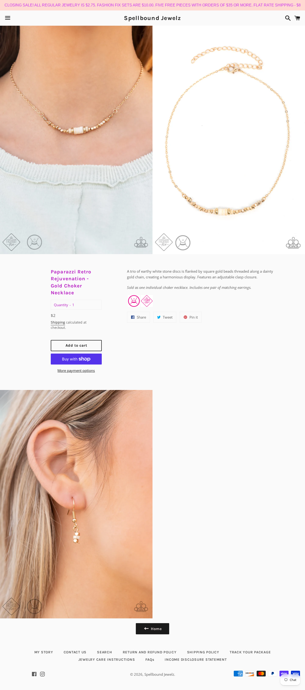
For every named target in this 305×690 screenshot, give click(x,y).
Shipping (58, 322)
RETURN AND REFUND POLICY (150, 652)
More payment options (76, 370)
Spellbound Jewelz (152, 18)
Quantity (61, 304)
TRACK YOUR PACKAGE (250, 652)
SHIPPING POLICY (203, 652)
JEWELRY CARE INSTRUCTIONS (106, 659)
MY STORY (43, 652)
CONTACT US (75, 652)
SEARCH (104, 652)
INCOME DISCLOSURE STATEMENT (196, 659)
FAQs (149, 659)
